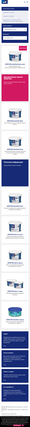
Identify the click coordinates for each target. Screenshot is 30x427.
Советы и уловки (8, 371)
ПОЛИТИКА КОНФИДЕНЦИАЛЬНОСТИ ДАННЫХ (12, 415)
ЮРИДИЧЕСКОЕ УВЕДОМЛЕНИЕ (9, 413)
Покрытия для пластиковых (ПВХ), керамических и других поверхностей (13, 20)
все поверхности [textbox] (9, 38)
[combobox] (15, 29)
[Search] (24, 2)
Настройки (9, 425)
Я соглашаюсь (17, 425)
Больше (27, 424)
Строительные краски (8, 8)
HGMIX (5, 334)
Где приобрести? (8, 387)
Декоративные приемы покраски (12, 165)
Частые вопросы (8, 353)
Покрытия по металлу (8, 12)
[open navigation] (27, 2)
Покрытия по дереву (8, 16)
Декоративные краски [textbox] (10, 29)
